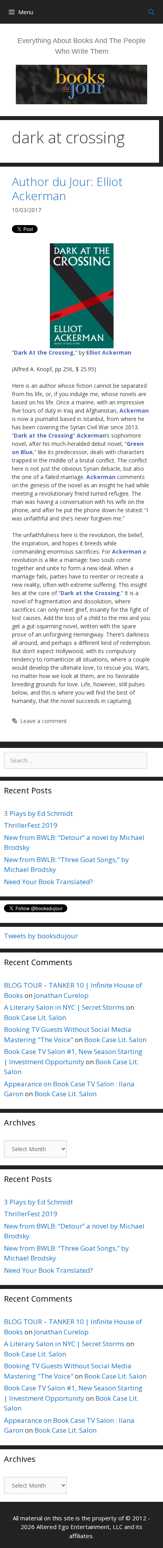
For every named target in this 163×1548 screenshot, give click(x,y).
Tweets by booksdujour (41, 935)
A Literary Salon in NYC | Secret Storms (64, 1007)
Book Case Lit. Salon (35, 1017)
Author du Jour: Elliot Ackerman (67, 188)
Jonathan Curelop (61, 995)
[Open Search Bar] (151, 12)
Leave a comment (43, 721)
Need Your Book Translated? (48, 881)
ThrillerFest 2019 (30, 825)
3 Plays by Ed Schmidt (38, 813)
